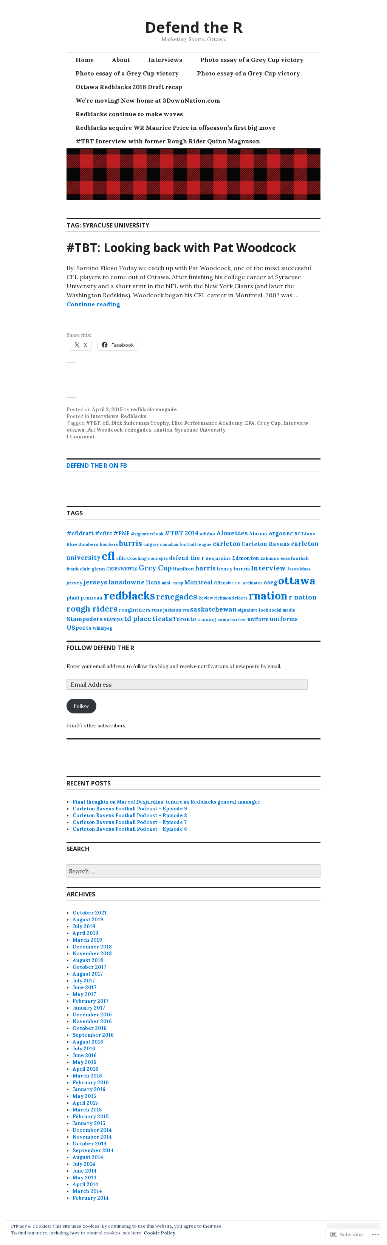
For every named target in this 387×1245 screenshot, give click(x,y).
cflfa (121, 558)
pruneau (91, 598)
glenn (98, 569)
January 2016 (89, 1089)
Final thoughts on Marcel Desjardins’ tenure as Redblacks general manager (166, 802)
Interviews (165, 59)
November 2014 (92, 1137)
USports (79, 627)
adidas (207, 533)
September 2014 (93, 1150)
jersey (74, 582)
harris (205, 568)
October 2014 (90, 1143)
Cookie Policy (159, 1233)
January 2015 (89, 1123)
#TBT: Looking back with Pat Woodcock (181, 247)
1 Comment (81, 436)
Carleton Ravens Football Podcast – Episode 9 (130, 808)
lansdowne (126, 582)
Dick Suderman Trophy (140, 423)
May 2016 (84, 1062)
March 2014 (87, 1191)
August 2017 (88, 974)
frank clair (78, 569)
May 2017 (84, 994)
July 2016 (84, 1048)
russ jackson (166, 610)
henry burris (233, 569)
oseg (270, 582)
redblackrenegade (153, 409)
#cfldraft (80, 533)
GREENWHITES (122, 569)
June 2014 (85, 1171)
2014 (191, 533)
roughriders (134, 610)
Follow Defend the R (100, 648)
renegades (138, 430)
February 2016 (91, 1082)
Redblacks (133, 416)
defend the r (186, 558)
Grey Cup (269, 423)
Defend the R (194, 27)
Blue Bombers (83, 544)
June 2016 (85, 1055)
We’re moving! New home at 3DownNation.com (148, 100)
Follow (81, 706)
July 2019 (84, 926)
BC (290, 533)
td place (137, 618)
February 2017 (90, 1001)
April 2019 (85, 933)
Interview (295, 423)
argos (277, 533)
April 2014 (85, 1184)
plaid (73, 598)
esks (285, 558)
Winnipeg (102, 628)
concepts (158, 558)
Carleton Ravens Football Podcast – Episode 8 (130, 815)
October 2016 (90, 1028)
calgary (151, 544)
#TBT (93, 423)
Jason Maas (299, 569)
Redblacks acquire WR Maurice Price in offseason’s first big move (176, 127)
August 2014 (88, 1157)
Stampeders (84, 618)
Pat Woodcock (104, 430)
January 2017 (89, 1008)
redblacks (129, 596)
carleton (226, 544)
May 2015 (84, 1096)
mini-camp (172, 583)
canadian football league (186, 544)
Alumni (258, 533)
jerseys (95, 582)
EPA (250, 423)
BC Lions (304, 533)
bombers (109, 544)
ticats (162, 618)
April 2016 (85, 1069)
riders (241, 598)
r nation (303, 597)
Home (85, 59)
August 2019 (88, 919)
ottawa (76, 430)
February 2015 (90, 1116)
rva (186, 610)
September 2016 (93, 1035)
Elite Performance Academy (207, 423)
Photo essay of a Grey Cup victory (251, 59)
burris (130, 543)
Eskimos (269, 558)
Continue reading (93, 304)
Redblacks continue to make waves (129, 114)
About (121, 59)
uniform (258, 619)
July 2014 (84, 1164)
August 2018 (88, 960)
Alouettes (232, 533)
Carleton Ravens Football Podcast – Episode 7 (130, 822)
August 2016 (88, 1042)
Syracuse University (200, 430)
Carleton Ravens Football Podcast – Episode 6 (130, 829)
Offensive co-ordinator (238, 583)
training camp (213, 619)
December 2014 (92, 1130)
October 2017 (89, 967)
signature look (253, 610)
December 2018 (92, 947)
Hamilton (183, 569)
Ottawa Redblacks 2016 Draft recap (129, 87)
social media (282, 610)
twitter (238, 619)
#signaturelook (147, 533)
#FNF (121, 533)
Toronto (184, 619)
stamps (113, 619)
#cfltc (103, 533)
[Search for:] (193, 871)
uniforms (284, 618)
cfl (105, 423)
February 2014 (91, 1198)
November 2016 (92, 1021)
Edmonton (245, 558)
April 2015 (85, 1103)
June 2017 (84, 987)
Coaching (137, 558)
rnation (163, 430)
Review (205, 598)
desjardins (218, 558)
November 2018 (92, 953)
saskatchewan (213, 609)
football (300, 558)
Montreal (198, 582)
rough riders (92, 609)
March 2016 (87, 1076)
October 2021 (90, 913)
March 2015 (87, 1110)
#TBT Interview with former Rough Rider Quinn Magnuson (168, 141)
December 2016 (92, 1014)
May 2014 (84, 1177)
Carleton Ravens (265, 544)
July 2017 (84, 981)
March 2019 (87, 940)
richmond (224, 598)
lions (153, 582)
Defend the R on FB (97, 465)
